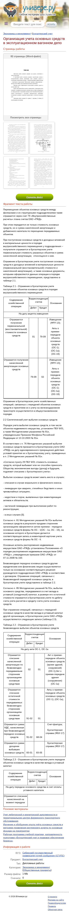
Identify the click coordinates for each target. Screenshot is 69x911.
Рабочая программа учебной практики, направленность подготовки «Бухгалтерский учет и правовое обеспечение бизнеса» (33, 837)
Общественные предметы (37, 870)
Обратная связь (55, 909)
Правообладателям (57, 903)
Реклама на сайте (56, 900)
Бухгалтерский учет (42, 33)
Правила (52, 906)
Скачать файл (34, 197)
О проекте (52, 897)
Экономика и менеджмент (17, 33)
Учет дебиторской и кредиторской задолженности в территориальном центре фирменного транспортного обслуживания (31, 817)
